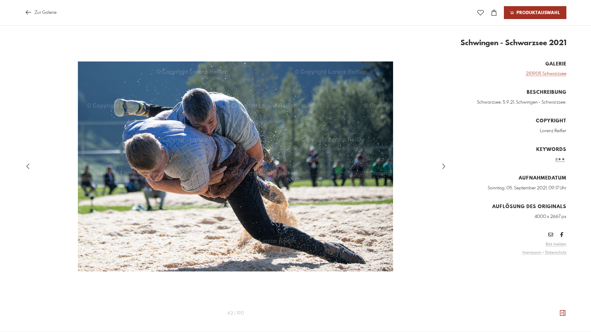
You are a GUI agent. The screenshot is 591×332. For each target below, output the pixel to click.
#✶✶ (560, 159)
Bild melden (556, 244)
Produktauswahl (537, 13)
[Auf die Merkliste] (480, 13)
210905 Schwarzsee (546, 74)
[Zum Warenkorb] (494, 13)
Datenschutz (555, 253)
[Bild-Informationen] (562, 313)
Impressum (531, 253)
